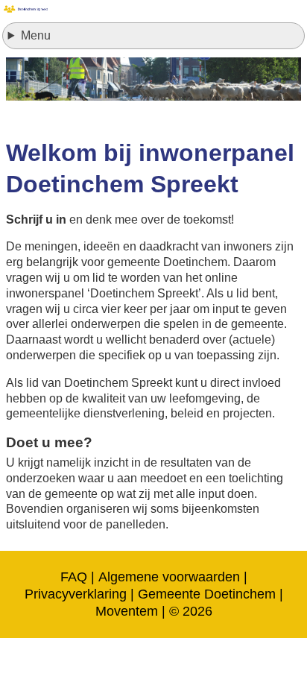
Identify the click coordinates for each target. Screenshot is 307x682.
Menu (36, 35)
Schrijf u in (36, 219)
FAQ (73, 576)
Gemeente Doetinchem (207, 594)
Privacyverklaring (76, 594)
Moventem (126, 611)
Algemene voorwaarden (169, 576)
